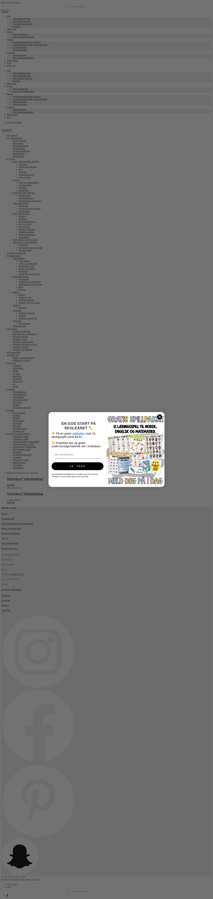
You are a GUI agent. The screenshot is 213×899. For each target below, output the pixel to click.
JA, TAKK (77, 466)
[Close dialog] (159, 416)
